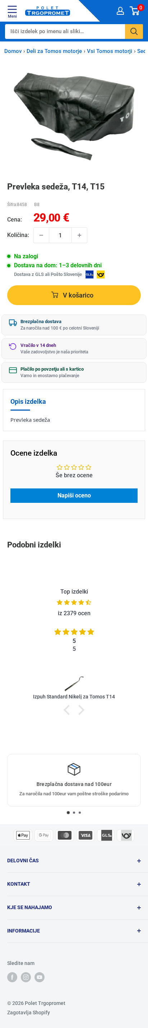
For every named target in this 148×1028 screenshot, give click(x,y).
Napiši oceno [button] (74, 495)
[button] (69, 710)
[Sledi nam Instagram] (26, 977)
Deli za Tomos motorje (54, 51)
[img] (74, 602)
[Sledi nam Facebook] (12, 977)
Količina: (18, 235)
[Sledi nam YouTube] (39, 977)
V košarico (77, 295)
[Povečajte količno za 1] (79, 235)
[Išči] (134, 31)
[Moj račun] (120, 11)
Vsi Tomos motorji (109, 51)
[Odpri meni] (12, 9)
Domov (13, 51)
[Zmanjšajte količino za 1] (41, 235)
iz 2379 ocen (74, 613)
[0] (134, 10)
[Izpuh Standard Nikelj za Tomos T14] (74, 683)
